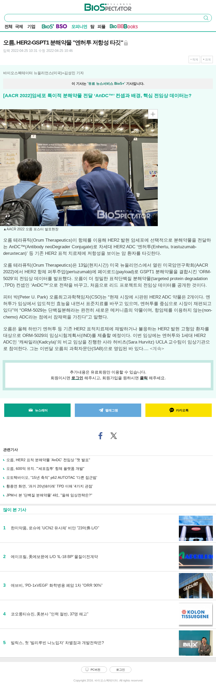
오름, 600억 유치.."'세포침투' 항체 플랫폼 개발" (45, 468)
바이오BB (117, 27)
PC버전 (95, 669)
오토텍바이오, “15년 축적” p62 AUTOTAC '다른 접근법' (51, 477)
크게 (208, 59)
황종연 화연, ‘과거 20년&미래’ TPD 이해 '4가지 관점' (49, 486)
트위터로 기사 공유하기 (113, 435)
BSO (61, 27)
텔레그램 (111, 410)
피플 (101, 26)
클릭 (144, 378)
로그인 (77, 378)
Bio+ (48, 27)
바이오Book (131, 27)
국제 (19, 26)
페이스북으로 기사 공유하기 (100, 435)
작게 (195, 59)
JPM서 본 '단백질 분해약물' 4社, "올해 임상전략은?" (49, 495)
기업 (31, 26)
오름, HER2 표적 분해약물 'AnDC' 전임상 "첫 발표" (48, 460)
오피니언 (79, 26)
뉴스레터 (41, 410)
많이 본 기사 (14, 509)
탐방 (92, 27)
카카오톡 (182, 410)
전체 (8, 26)
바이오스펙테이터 (99, 5)
